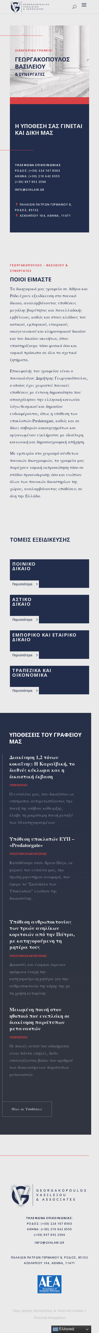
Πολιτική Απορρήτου (50, 1317)
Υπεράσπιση (18, 785)
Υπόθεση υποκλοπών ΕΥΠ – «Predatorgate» (41, 842)
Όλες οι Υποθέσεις (27, 1109)
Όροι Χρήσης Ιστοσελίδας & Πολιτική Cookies (48, 1310)
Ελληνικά (66, 1329)
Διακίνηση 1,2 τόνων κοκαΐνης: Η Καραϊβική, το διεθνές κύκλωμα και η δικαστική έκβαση (42, 766)
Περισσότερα (22, 584)
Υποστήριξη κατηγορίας (28, 854)
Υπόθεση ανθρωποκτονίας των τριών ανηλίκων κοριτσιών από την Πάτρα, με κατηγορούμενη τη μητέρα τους (42, 934)
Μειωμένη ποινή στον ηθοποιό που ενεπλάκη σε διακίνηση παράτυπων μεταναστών (39, 1018)
